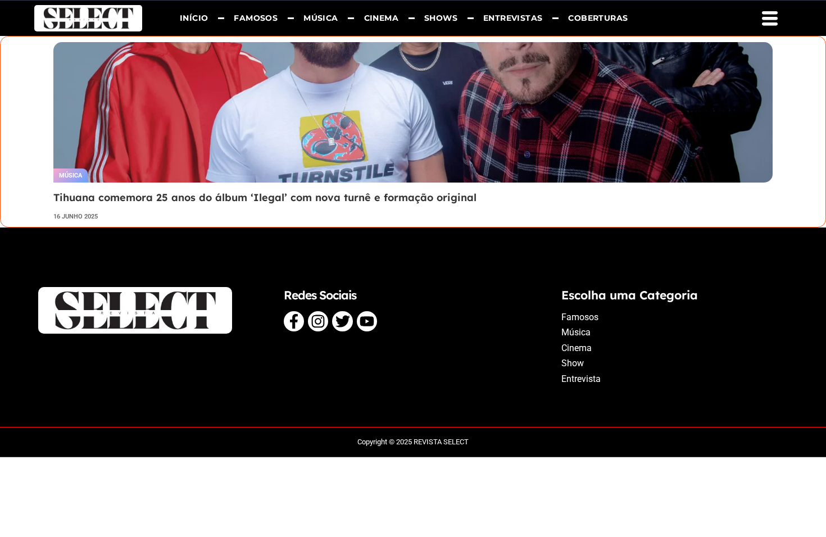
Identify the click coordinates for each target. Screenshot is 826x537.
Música (320, 18)
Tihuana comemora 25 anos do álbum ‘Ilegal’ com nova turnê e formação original (264, 197)
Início (194, 18)
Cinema (381, 18)
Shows (440, 18)
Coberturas (598, 18)
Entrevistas (512, 18)
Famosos (256, 18)
